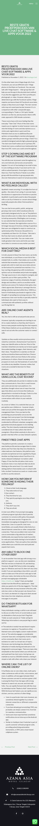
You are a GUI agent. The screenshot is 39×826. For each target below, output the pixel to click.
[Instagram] (23, 813)
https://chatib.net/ (8, 581)
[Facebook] (16, 813)
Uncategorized (32, 77)
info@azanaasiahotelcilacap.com (22, 794)
